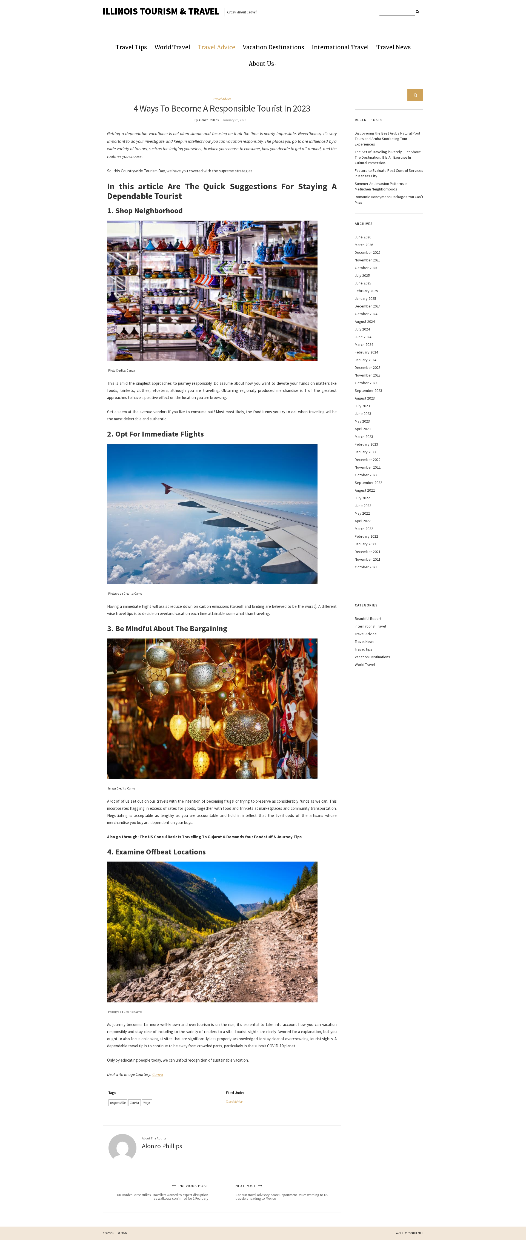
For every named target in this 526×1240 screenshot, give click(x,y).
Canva (157, 1074)
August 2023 (365, 398)
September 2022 (368, 482)
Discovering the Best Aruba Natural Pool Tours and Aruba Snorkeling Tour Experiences (387, 139)
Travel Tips (131, 47)
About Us (261, 63)
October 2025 (366, 267)
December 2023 (368, 367)
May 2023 (362, 421)
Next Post (282, 1192)
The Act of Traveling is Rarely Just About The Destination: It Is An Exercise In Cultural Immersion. (388, 157)
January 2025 (365, 298)
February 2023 (366, 444)
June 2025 (363, 283)
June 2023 (363, 413)
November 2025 (368, 260)
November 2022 (368, 467)
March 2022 (364, 528)
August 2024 (365, 321)
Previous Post (162, 1192)
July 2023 (362, 405)
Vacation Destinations (273, 47)
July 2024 (362, 329)
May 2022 (362, 513)
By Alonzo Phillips (207, 120)
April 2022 (363, 520)
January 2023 (365, 451)
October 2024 (366, 313)
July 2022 (362, 497)
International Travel (340, 47)
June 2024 (363, 336)
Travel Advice (216, 47)
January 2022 (365, 543)
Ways (146, 1103)
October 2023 (366, 382)
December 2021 (368, 551)
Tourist (134, 1103)
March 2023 (364, 436)
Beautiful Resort (368, 618)
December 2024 (368, 306)
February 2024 (366, 352)
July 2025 (362, 275)
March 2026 (364, 244)
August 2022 (365, 490)
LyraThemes (415, 1233)
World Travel (172, 47)
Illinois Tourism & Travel (161, 11)
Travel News (393, 47)
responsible (118, 1103)
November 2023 (368, 375)
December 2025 (368, 252)
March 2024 (364, 344)
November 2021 (368, 559)
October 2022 (366, 474)
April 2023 (363, 428)
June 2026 (363, 237)
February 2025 (366, 290)
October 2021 (366, 567)
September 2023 (368, 390)
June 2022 (363, 505)
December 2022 (368, 459)
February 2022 (366, 536)
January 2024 (365, 359)
